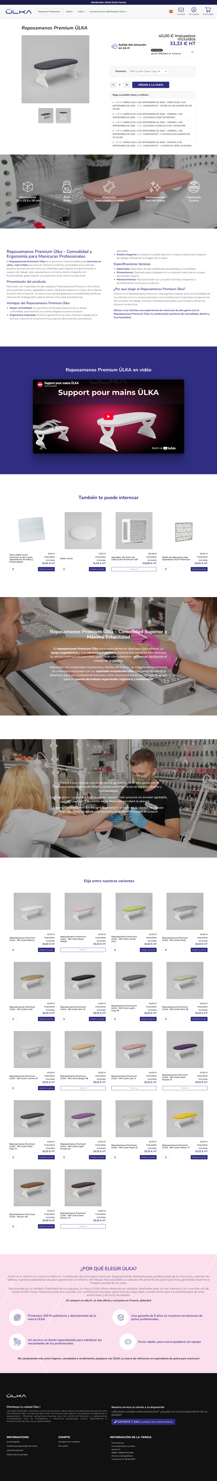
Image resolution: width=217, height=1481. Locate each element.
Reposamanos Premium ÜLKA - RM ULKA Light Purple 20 (73, 1146)
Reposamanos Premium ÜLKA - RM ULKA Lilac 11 (124, 1077)
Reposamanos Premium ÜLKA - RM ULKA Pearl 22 (124, 1146)
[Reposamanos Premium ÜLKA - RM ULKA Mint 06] (185, 980)
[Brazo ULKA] (83, 530)
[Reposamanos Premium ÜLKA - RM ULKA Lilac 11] (134, 1049)
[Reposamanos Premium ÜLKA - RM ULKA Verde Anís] (134, 911)
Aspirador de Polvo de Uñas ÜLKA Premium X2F (124, 558)
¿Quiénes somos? (15, 1450)
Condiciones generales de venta (22, 1446)
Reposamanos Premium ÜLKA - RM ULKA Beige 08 (74, 1077)
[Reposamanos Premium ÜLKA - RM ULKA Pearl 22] (134, 1118)
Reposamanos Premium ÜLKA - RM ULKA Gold (22, 1008)
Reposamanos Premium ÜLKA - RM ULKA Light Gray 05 (124, 1008)
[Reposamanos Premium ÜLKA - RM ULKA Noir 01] (83, 980)
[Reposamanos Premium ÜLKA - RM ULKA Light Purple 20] (83, 1118)
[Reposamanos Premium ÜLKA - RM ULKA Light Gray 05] (134, 980)
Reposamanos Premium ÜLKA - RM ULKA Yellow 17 (176, 1146)
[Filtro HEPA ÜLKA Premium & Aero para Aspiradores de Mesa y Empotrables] (32, 530)
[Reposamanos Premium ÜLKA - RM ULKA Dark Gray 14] (32, 1118)
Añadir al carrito (46, 569)
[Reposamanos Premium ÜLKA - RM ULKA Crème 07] (32, 1049)
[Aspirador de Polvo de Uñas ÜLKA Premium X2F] (134, 530)
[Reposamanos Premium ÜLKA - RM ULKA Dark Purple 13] (185, 1049)
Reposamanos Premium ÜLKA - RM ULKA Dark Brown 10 (73, 1215)
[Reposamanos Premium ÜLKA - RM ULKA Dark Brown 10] (83, 1187)
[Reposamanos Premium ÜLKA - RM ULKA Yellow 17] (185, 1118)
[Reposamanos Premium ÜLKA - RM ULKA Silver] (185, 911)
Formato (120, 71)
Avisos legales (13, 1442)
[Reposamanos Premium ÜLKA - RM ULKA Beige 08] (83, 1049)
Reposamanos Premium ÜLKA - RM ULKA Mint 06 (175, 1008)
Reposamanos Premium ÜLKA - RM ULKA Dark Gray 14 (22, 1146)
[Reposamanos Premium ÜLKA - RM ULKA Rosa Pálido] (83, 911)
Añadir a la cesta (150, 84)
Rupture (134, 569)
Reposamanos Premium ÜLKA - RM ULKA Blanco (22, 939)
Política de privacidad (17, 1454)
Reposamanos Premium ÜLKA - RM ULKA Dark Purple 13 (175, 1077)
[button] (171, 11)
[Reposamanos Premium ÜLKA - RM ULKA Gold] (32, 980)
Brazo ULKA (66, 558)
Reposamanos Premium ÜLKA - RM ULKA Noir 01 (73, 1008)
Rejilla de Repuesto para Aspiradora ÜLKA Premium (176, 558)
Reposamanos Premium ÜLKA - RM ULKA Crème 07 (23, 1077)
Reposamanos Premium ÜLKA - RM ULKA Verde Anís (124, 939)
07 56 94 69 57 (129, 1459)
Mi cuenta (63, 1446)
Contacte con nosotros (69, 1442)
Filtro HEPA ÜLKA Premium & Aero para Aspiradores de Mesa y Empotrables (21, 558)
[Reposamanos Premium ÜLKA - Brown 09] (32, 1187)
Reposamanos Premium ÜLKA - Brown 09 (22, 1215)
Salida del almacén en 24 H (132, 46)
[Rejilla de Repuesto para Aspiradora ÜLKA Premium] (185, 530)
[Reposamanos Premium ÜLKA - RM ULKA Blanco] (32, 911)
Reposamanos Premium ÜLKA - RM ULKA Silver (175, 939)
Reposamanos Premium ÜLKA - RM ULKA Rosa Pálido (73, 939)
